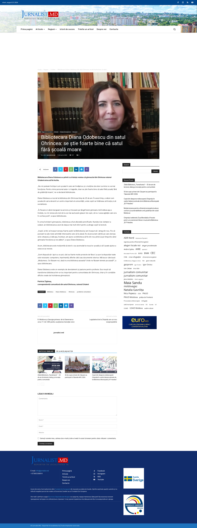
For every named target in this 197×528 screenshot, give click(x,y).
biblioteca (50, 292)
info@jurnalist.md (42, 471)
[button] (174, 29)
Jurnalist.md (51, 155)
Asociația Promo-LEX (130, 253)
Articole (56, 132)
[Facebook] (178, 2)
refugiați (144, 301)
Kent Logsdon (139, 279)
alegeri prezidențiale (149, 245)
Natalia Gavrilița (134, 290)
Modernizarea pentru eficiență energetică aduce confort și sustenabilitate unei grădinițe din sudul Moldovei (141, 210)
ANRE (138, 249)
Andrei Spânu (129, 249)
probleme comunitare (84, 292)
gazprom (128, 264)
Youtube (101, 480)
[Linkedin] (76, 169)
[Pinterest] (66, 169)
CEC (153, 253)
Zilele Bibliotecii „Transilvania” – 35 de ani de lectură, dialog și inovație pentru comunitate (49, 377)
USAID (126, 308)
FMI (143, 261)
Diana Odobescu (61, 292)
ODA (139, 294)
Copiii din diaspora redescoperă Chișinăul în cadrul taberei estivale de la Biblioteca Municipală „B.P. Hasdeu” (104, 377)
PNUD (145, 293)
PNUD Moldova (131, 297)
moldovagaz (130, 286)
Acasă (39, 70)
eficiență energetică (149, 257)
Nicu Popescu (130, 293)
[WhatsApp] (71, 169)
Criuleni (53, 70)
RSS (99, 477)
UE (156, 304)
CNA (125, 257)
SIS (147, 304)
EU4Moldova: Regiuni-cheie (132, 261)
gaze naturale (150, 261)
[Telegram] (81, 169)
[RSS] (187, 2)
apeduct (144, 249)
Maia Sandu (133, 283)
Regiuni (46, 70)
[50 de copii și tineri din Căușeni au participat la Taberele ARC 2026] (77, 364)
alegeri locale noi (132, 245)
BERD (140, 253)
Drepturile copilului (65, 132)
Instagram (101, 474)
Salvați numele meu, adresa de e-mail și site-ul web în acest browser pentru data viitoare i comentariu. (78, 438)
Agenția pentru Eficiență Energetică (136, 242)
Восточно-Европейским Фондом (59, 497)
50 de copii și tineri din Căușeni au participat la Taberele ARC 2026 (140, 193)
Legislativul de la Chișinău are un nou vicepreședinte (103, 321)
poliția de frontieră (146, 297)
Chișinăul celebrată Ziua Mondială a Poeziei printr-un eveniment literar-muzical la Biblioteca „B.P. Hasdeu (141, 220)
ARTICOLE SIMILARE (46, 351)
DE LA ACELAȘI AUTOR (64, 351)
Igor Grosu (147, 264)
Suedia (151, 304)
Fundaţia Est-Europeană (62, 489)
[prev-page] (39, 384)
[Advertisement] (98, 50)
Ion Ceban (128, 268)
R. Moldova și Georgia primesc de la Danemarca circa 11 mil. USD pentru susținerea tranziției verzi (56, 321)
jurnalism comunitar (136, 272)
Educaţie (75, 132)
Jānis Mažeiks (128, 279)
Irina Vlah (136, 268)
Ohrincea (71, 292)
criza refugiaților (135, 257)
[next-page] (42, 384)
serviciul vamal (139, 304)
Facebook (101, 471)
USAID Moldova (136, 308)
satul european (129, 305)
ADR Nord (129, 238)
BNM (146, 253)
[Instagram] (182, 2)
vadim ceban (148, 308)
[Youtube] (192, 2)
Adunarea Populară (141, 238)
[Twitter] (60, 169)
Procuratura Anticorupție (132, 301)
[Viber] (86, 169)
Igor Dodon (138, 265)
